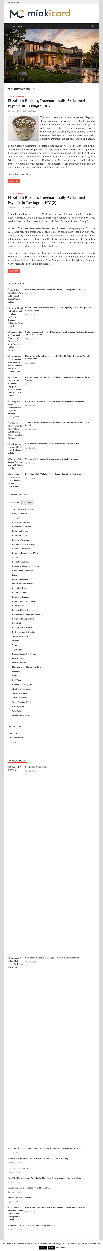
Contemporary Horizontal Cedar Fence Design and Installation (52, 444)
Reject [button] (51, 1247)
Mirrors (15, 641)
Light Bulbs (17, 623)
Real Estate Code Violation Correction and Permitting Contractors (53, 474)
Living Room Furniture (22, 628)
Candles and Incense (16, 96)
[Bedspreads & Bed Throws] (15, 767)
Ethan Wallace (30, 111)
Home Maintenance (20, 597)
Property (16, 671)
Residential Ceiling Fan (22, 684)
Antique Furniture (20, 514)
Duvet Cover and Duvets (22, 571)
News (14, 645)
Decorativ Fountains (20, 562)
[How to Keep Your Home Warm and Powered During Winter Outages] (15, 290)
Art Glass (16, 518)
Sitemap (12, 742)
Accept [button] (42, 1247)
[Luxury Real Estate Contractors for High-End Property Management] (15, 402)
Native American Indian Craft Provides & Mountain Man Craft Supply (38, 1158)
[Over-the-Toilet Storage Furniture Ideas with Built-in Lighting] (15, 459)
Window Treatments (21, 715)
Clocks (15, 557)
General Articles (19, 588)
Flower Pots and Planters (23, 584)
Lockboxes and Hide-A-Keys (24, 632)
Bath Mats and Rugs (21, 522)
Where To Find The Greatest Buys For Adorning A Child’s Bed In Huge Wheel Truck (44, 1149)
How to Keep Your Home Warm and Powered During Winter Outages (55, 290)
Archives (28, 502)
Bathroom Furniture (21, 531)
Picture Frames (18, 658)
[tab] (15, 502)
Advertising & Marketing (23, 509)
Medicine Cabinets (20, 636)
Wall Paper (17, 711)
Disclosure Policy (16, 738)
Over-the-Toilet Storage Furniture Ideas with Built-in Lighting (51, 459)
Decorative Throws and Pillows (25, 566)
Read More (13, 180)
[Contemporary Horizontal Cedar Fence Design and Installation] (15, 444)
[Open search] (93, 26)
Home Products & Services (23, 601)
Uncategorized (18, 706)
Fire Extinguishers (20, 579)
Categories (14, 502)
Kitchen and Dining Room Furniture (27, 614)
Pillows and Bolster (20, 663)
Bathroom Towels (19, 535)
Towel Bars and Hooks (21, 702)
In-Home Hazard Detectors (23, 610)
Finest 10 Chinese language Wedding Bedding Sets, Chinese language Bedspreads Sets (44, 1178)
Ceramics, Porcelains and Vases (25, 553)
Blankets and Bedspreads (23, 544)
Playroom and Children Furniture (26, 667)
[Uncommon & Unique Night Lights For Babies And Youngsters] (15, 958)
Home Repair (17, 606)
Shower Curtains (19, 693)
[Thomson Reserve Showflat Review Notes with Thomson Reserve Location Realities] (15, 423)
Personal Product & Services (24, 654)
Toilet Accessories (19, 698)
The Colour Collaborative (19, 1168)
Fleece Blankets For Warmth (20, 1198)
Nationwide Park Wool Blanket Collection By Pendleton (31, 1225)
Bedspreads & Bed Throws (36, 767)
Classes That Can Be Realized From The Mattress (29, 1188)
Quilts (14, 676)
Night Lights (17, 649)
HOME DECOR (19, 592)
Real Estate (17, 680)
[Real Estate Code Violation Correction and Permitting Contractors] (15, 474)
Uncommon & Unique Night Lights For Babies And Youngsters (52, 958)
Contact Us (13, 733)
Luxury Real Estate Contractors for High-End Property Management (54, 401)
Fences (15, 575)
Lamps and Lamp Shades (23, 619)
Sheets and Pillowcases (21, 689)
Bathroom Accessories (21, 527)
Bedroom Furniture (20, 540)
